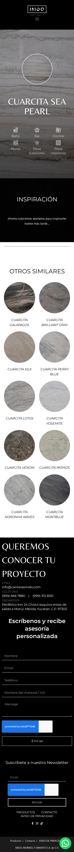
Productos (26, 812)
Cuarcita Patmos (54, 468)
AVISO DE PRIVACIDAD (37, 816)
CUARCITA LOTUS (19, 418)
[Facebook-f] (32, 823)
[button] (37, 19)
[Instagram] (37, 823)
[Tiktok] (41, 823)
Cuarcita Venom (19, 468)
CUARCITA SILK (19, 369)
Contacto (49, 812)
